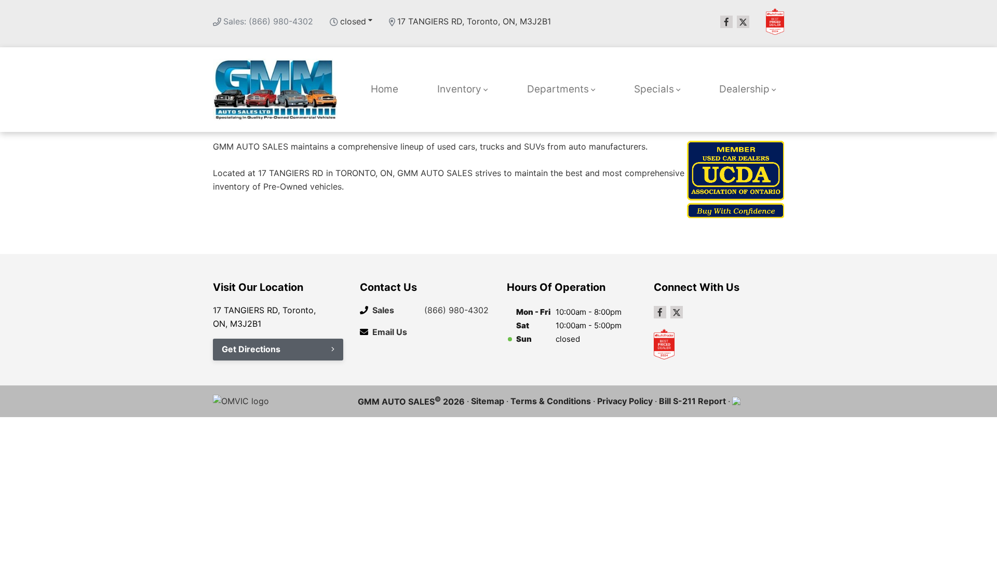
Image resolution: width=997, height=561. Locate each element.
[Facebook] (726, 22)
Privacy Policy (625, 401)
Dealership (744, 89)
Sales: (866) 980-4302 (268, 21)
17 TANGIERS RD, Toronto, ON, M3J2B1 (474, 21)
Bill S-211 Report (692, 401)
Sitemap (487, 401)
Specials (654, 89)
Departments (558, 89)
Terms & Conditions (550, 401)
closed (353, 21)
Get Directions (251, 349)
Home (384, 89)
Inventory (459, 89)
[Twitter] (743, 22)
